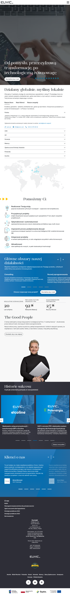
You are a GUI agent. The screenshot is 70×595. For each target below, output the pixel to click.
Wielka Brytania (38, 577)
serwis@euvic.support (45, 123)
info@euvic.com (19, 127)
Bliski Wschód (16, 574)
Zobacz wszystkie (58, 444)
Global (30, 574)
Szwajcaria (60, 574)
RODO (6, 503)
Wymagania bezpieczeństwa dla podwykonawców (19, 506)
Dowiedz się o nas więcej (14, 334)
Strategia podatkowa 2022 (12, 511)
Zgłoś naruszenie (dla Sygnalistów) (14, 508)
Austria (9, 574)
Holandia (35, 574)
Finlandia (24, 574)
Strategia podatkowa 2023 (12, 513)
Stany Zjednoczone (50, 574)
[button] (35, 112)
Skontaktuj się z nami (12, 79)
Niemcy (41, 574)
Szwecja (29, 577)
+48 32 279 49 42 (32, 127)
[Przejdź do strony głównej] (35, 556)
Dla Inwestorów (9, 516)
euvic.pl (9, 127)
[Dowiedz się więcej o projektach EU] (13, 591)
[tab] (8, 102)
